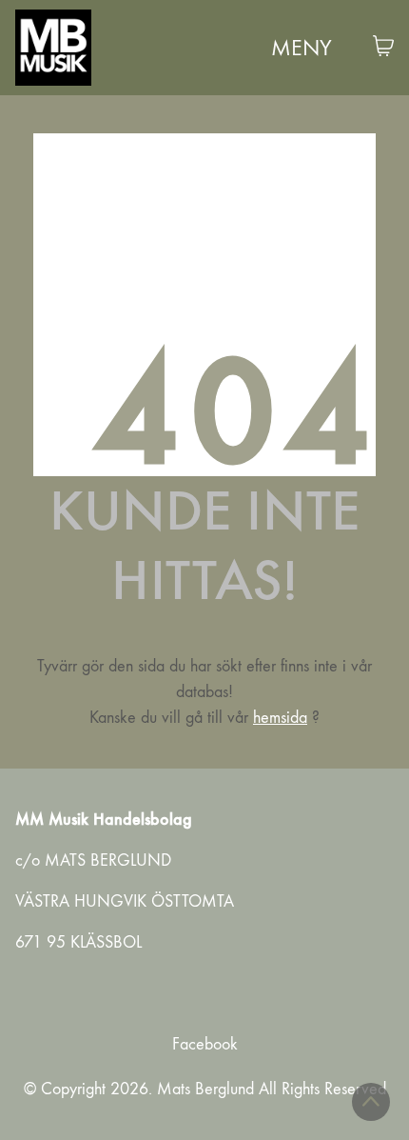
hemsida (280, 718)
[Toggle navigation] (305, 48)
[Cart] (383, 47)
